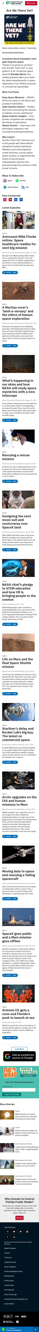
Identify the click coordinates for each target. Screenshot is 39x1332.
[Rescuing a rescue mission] (18, 438)
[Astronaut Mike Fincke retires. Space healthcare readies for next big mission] (18, 220)
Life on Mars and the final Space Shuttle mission (17, 663)
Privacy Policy (9, 1281)
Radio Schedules (10, 1248)
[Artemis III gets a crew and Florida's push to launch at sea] (18, 993)
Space (4, 233)
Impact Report (9, 1304)
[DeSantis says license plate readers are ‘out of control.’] (7, 1164)
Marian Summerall (8, 604)
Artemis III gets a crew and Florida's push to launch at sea (18, 1014)
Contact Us (8, 1257)
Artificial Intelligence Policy (13, 1271)
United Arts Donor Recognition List (16, 1299)
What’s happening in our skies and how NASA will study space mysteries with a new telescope (19, 388)
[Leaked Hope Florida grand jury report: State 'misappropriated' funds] (7, 1147)
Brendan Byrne (17, 53)
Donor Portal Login (10, 1294)
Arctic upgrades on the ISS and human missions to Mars (19, 801)
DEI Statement (9, 1276)
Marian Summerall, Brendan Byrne (13, 253)
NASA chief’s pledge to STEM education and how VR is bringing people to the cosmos (19, 592)
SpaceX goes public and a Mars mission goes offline (17, 937)
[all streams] (36, 1329)
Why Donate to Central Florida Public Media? (19, 1200)
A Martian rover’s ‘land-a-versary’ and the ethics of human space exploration (17, 313)
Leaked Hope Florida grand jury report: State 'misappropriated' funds (27, 1149)
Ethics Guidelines (10, 1267)
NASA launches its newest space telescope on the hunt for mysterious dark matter (26, 1116)
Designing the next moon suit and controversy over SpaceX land (16, 521)
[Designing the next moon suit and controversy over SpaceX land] (18, 499)
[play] (3, 1329)
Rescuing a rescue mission (16, 457)
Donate (32, 3)
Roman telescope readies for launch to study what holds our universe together (26, 1133)
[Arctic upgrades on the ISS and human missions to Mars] (18, 780)
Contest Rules (9, 1285)
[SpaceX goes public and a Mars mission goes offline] (18, 917)
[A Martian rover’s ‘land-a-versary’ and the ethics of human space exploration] (18, 291)
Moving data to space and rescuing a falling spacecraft (18, 875)
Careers (7, 1253)
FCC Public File (9, 1290)
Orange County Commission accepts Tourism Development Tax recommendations (26, 1181)
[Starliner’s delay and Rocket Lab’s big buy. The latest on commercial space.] (18, 712)
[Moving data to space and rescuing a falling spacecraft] (18, 855)
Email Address (7, 1087)
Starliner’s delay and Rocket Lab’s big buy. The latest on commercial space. (18, 734)
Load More (19, 1049)
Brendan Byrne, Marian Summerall (13, 745)
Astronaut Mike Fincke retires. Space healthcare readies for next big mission (19, 242)
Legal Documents (10, 1262)
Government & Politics (23, 1144)
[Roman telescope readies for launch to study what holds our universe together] (7, 1131)
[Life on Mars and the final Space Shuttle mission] (18, 642)
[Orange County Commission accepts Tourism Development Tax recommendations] (7, 1180)
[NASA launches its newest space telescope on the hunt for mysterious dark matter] (7, 1114)
